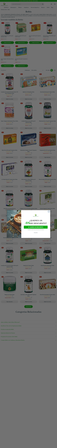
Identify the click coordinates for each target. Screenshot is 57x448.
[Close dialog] (49, 212)
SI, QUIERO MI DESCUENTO (35, 227)
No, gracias (36, 232)
